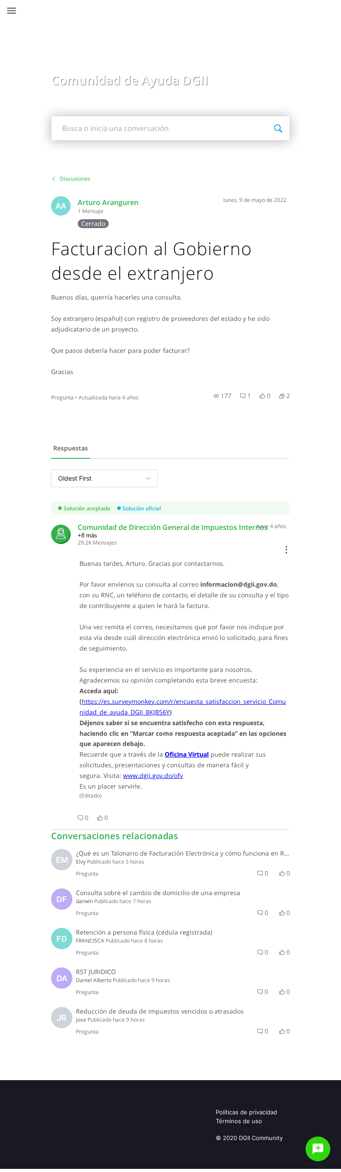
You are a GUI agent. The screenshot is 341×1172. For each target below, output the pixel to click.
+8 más (87, 535)
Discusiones (75, 178)
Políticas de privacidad (246, 1112)
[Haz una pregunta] (317, 1148)
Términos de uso (239, 1121)
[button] (222, 395)
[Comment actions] (286, 550)
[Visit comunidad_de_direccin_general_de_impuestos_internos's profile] (61, 534)
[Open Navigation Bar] (14, 10)
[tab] (70, 449)
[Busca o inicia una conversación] (278, 128)
